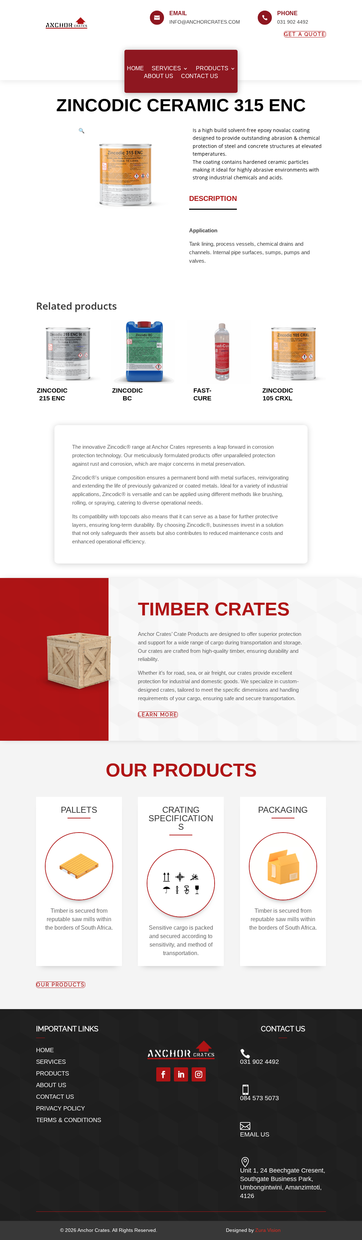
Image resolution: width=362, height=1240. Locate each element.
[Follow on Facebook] (163, 1074)
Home (135, 68)
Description (213, 198)
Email (178, 13)
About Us (158, 76)
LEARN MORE (157, 714)
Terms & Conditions (68, 1120)
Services (166, 68)
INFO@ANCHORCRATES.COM (204, 22)
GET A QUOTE (305, 34)
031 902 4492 (292, 22)
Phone (287, 13)
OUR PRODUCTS (60, 985)
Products (212, 68)
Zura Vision (268, 1230)
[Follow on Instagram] (199, 1074)
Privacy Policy (60, 1108)
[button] (81, 130)
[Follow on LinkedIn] (181, 1074)
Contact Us (199, 76)
